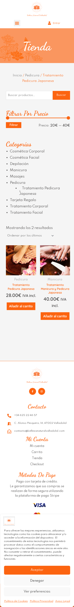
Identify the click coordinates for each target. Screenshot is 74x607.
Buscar (61, 95)
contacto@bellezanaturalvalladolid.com (39, 431)
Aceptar (37, 570)
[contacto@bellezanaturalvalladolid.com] (9, 431)
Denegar (37, 580)
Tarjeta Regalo (23, 200)
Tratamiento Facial (26, 212)
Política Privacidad (41, 601)
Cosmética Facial (24, 157)
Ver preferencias (37, 591)
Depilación (19, 164)
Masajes (17, 176)
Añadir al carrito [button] (21, 306)
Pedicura (32, 75)
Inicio (17, 75)
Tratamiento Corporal (29, 206)
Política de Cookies (16, 601)
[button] (17, 23)
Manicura (18, 170)
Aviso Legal (62, 601)
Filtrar (13, 125)
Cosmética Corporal (27, 151)
